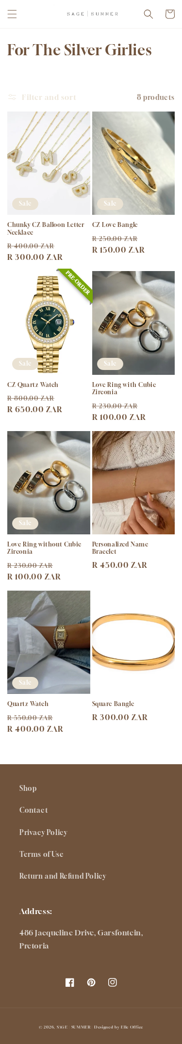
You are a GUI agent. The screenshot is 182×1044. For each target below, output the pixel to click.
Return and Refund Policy (62, 876)
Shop (27, 788)
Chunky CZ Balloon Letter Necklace (45, 228)
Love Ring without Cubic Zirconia (44, 548)
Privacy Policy (43, 832)
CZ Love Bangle (115, 224)
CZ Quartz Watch (33, 384)
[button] (12, 14)
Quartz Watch (28, 703)
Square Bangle (113, 703)
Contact (33, 810)
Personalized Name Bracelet (120, 548)
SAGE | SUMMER (74, 1027)
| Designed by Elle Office (117, 1027)
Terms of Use (41, 854)
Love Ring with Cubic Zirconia (124, 388)
